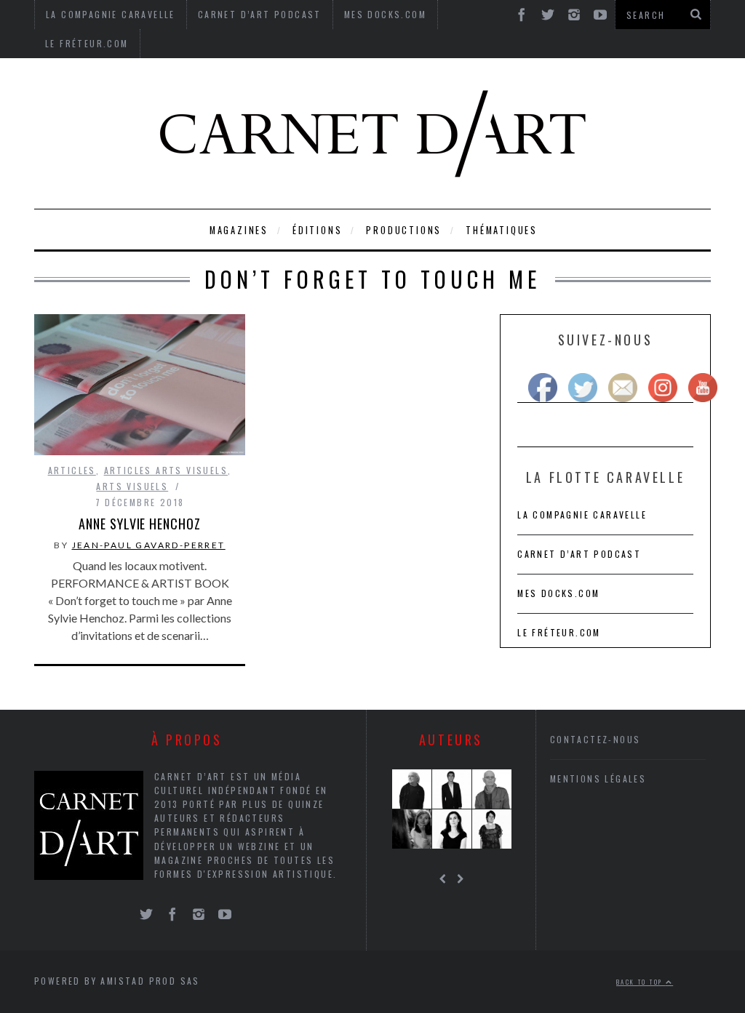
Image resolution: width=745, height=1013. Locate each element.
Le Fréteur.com (87, 43)
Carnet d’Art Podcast (579, 554)
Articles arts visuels (166, 470)
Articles (72, 470)
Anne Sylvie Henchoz (139, 523)
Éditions (317, 230)
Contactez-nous (595, 739)
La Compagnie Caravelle (582, 514)
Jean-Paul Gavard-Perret (149, 545)
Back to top (641, 981)
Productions (404, 230)
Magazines (239, 230)
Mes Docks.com (558, 593)
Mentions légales (598, 778)
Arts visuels (132, 486)
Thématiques (502, 230)
